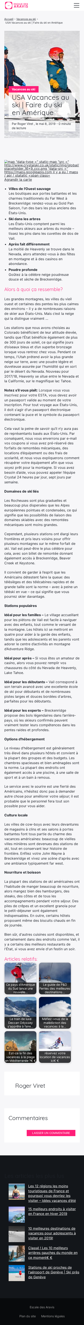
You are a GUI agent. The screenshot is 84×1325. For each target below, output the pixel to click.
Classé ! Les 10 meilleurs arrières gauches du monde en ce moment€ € (53, 1253)
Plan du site (27, 1316)
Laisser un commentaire (51, 1133)
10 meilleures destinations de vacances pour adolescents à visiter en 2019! (52, 1233)
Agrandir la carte (18, 179)
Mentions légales (53, 1316)
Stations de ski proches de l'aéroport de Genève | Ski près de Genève (53, 1272)
